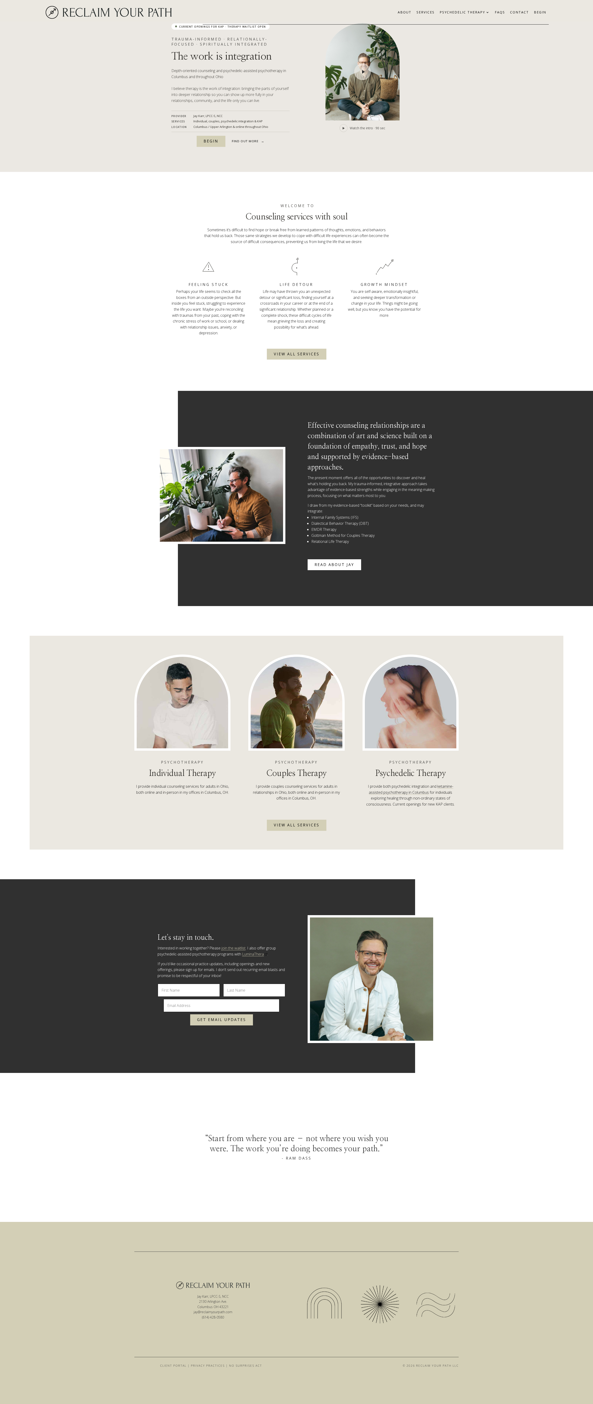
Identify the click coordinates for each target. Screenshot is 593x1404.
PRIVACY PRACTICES (208, 1366)
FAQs (500, 12)
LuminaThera (253, 954)
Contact (519, 12)
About (404, 12)
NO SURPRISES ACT (245, 1366)
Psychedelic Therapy (462, 12)
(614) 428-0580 (213, 1317)
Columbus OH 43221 (213, 1307)
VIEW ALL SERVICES (296, 354)
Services (425, 12)
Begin (540, 12)
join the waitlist (233, 948)
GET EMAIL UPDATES (221, 1019)
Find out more (248, 141)
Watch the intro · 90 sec (367, 128)
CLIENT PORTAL (173, 1366)
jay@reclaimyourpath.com (213, 1312)
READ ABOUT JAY (334, 564)
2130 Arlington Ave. (213, 1301)
